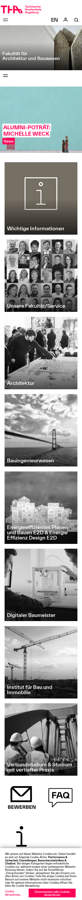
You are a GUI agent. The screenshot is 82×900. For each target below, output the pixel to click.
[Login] (65, 19)
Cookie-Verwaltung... (13, 893)
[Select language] (54, 19)
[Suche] (76, 19)
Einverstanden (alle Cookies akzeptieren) (52, 893)
